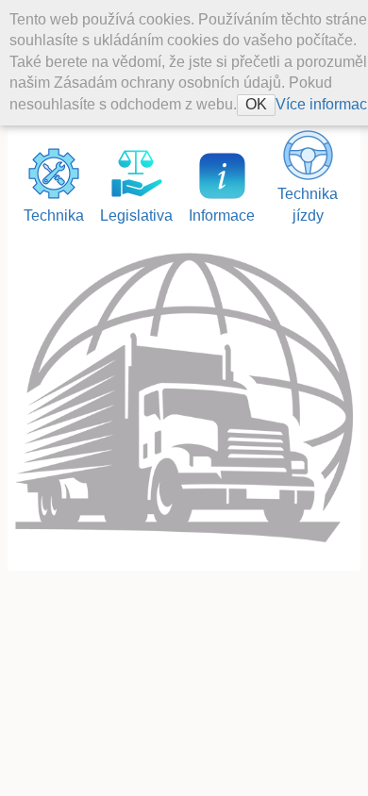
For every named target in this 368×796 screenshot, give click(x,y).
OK (256, 104)
